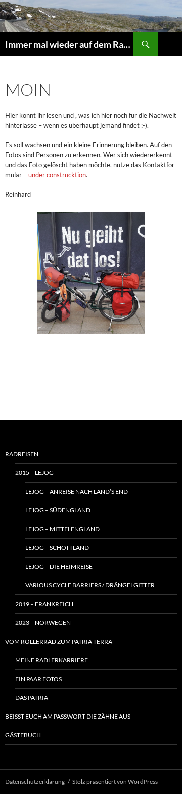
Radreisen (21, 454)
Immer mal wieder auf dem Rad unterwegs (69, 44)
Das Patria (31, 697)
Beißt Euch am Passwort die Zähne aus (67, 716)
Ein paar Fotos (38, 679)
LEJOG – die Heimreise (59, 566)
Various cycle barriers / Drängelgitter (90, 585)
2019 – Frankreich (44, 604)
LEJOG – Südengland (57, 510)
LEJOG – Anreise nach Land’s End (76, 491)
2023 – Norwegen (43, 622)
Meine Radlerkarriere (51, 660)
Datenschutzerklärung (35, 781)
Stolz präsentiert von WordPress (115, 781)
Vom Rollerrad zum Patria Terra (58, 641)
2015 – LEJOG (34, 473)
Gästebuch (23, 735)
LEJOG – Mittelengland (62, 529)
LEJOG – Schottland (57, 547)
